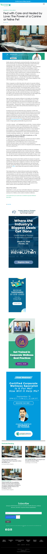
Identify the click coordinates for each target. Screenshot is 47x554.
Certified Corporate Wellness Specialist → (23, 1)
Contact (23, 544)
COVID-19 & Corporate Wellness (19, 541)
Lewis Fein (6, 22)
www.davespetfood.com (16, 119)
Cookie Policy (27, 549)
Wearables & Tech (10, 541)
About (18, 544)
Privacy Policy (19, 549)
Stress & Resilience (4, 541)
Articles (28, 544)
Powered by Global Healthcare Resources (23, 551)
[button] (44, 4)
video (13, 166)
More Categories (41, 541)
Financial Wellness (34, 541)
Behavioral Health (28, 541)
